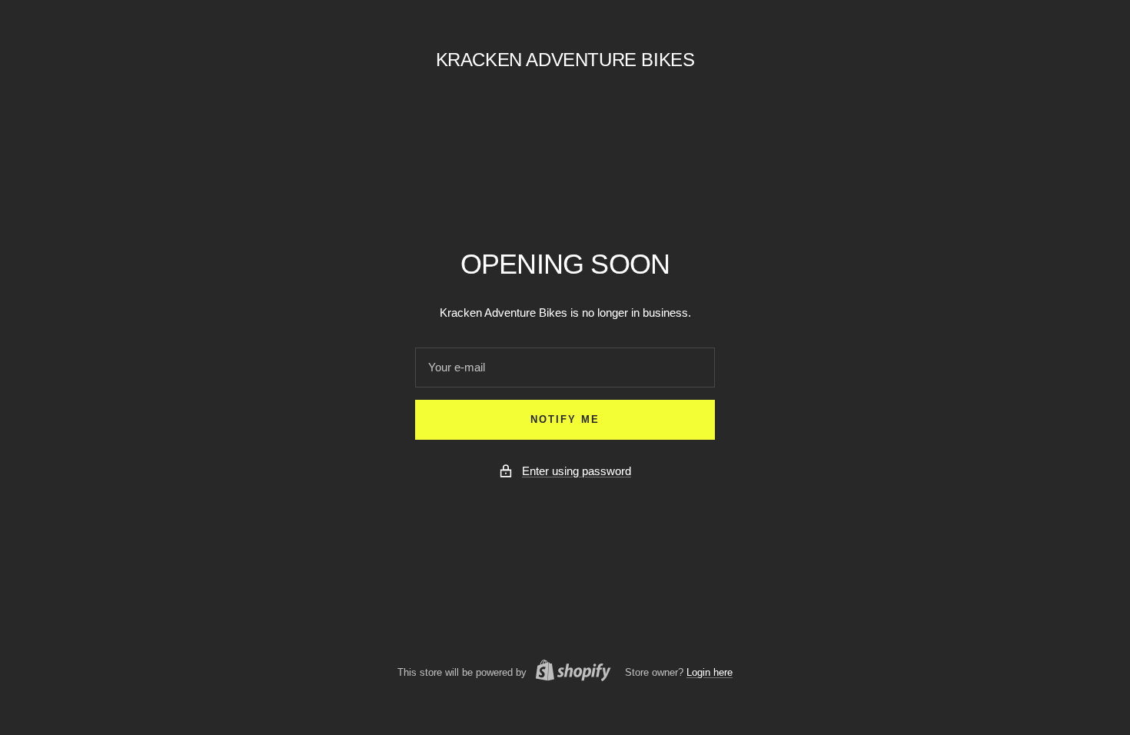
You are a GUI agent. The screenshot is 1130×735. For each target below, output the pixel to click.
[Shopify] (569, 673)
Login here (709, 672)
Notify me (565, 419)
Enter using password (576, 470)
